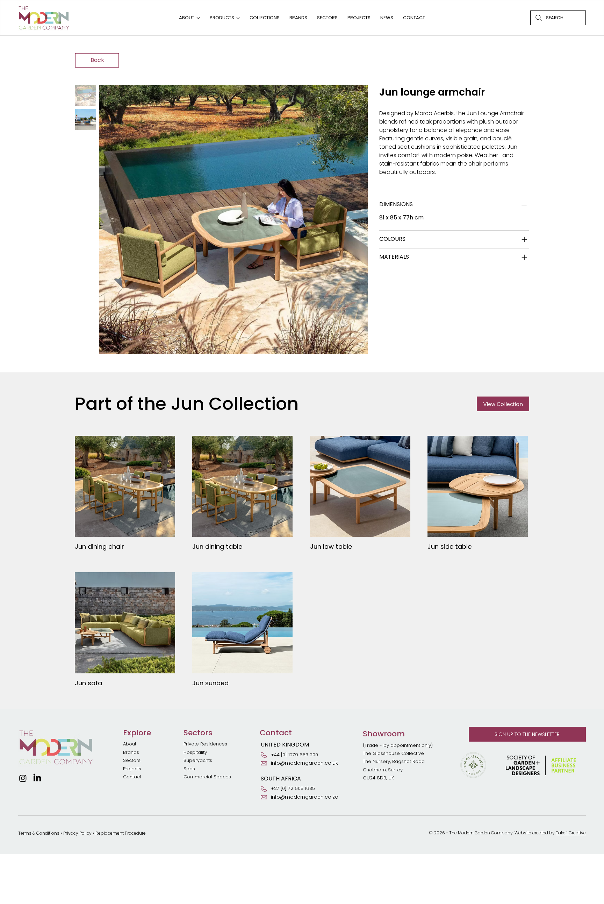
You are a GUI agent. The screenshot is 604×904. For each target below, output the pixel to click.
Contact (132, 776)
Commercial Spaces (208, 776)
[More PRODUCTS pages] (238, 18)
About (129, 744)
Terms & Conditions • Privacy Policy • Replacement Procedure (82, 833)
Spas (189, 768)
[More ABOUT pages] (198, 18)
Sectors (132, 760)
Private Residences (205, 744)
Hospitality (195, 752)
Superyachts (198, 760)
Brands (131, 752)
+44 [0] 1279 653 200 (294, 754)
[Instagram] (23, 778)
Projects (132, 768)
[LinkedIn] (37, 778)
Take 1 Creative (571, 833)
